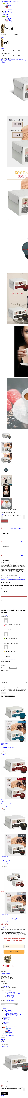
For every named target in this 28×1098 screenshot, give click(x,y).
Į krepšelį (4, 1093)
